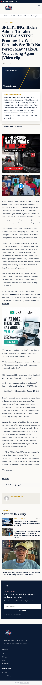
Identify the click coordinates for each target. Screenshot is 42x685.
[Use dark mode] (38, 1)
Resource (5, 479)
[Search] (34, 8)
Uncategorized (8, 22)
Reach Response (24, 682)
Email (11, 126)
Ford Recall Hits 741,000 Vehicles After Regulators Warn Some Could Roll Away (26, 16)
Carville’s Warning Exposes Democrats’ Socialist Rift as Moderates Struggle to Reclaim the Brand (21, 574)
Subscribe (22, 611)
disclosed (5, 303)
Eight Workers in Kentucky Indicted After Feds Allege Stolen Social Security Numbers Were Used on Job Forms (27, 534)
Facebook (6, 126)
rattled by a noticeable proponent (15, 294)
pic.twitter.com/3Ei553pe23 (26, 386)
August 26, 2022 (33, 391)
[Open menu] (38, 8)
